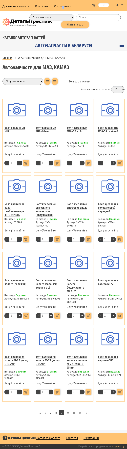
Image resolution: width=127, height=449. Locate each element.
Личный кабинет (119, 5)
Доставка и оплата (16, 6)
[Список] (47, 81)
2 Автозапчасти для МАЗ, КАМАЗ (41, 57)
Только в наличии (79, 81)
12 (80, 412)
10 (67, 412)
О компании (91, 438)
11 (74, 412)
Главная (7, 57)
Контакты (42, 6)
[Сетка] (55, 81)
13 (86, 412)
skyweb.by (118, 446)
